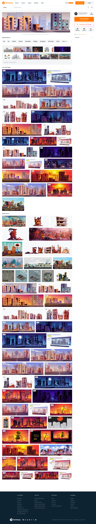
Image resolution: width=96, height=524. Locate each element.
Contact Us (54, 500)
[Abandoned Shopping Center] (21, 276)
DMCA (36, 500)
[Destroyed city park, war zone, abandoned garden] (16, 396)
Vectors (16, 3)
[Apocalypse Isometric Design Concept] (48, 276)
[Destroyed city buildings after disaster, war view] (19, 288)
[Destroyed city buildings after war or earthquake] (20, 104)
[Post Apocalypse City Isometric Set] (8, 276)
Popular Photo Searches (40, 506)
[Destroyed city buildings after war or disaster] (16, 117)
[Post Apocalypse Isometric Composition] (35, 276)
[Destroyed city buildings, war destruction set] (57, 130)
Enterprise (19, 504)
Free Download (84, 19)
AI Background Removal (22, 511)
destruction (51, 41)
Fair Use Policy (82, 519)
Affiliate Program (38, 502)
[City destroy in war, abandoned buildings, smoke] (16, 91)
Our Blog (54, 504)
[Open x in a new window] (33, 519)
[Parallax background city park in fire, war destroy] (44, 464)
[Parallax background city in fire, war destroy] (51, 141)
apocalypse (42, 41)
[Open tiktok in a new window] (31, 519)
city (4, 41)
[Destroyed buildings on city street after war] (56, 104)
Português (72, 502)
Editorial (36, 3)
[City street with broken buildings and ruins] (56, 152)
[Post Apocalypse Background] (13, 204)
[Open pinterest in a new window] (29, 519)
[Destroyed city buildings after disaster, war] (20, 152)
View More (64, 56)
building (35, 41)
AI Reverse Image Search (22, 509)
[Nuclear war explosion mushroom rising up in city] (59, 190)
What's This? (83, 34)
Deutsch (72, 504)
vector (57, 41)
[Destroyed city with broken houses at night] (51, 117)
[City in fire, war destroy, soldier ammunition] (15, 437)
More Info (77, 37)
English (72, 498)
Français (72, 506)
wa (8, 41)
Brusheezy (19, 498)
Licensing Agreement (39, 498)
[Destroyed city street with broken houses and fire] (22, 130)
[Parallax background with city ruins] (22, 164)
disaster (14, 41)
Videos (29, 3)
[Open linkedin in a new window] (27, 519)
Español (72, 500)
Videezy (19, 502)
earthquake (28, 41)
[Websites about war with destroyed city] (51, 437)
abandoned (65, 41)
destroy (20, 41)
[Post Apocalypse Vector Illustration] (63, 276)
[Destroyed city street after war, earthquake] (56, 450)
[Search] (88, 7)
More (42, 3)
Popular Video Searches (40, 508)
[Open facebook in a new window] (23, 519)
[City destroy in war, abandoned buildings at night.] (15, 141)
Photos (23, 3)
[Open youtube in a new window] (35, 519)
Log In (89, 2)
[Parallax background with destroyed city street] (37, 76)
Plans (66, 2)
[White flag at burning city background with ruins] (61, 409)
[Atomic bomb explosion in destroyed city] (51, 176)
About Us (54, 502)
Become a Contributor (56, 506)
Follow (91, 14)
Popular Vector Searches (40, 504)
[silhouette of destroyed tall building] (5, 423)
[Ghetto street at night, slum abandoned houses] (58, 164)
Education (19, 506)
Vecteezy (19, 500)
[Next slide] (70, 41)
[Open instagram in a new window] (25, 519)
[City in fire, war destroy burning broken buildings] (28, 423)
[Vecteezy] (7, 3)
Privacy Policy (75, 519)
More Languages (74, 507)
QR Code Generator (21, 513)
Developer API (20, 508)
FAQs (53, 498)
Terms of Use (69, 519)
